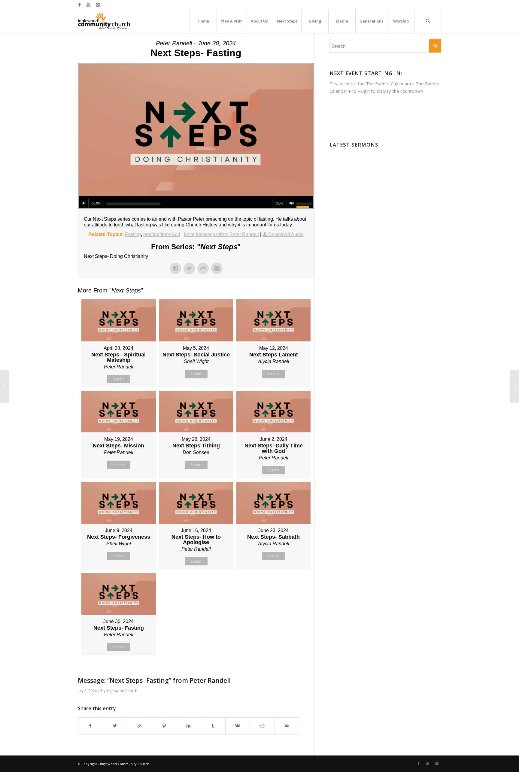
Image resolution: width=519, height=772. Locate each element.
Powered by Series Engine (292, 671)
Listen (118, 379)
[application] (196, 202)
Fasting (133, 234)
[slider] (133, 203)
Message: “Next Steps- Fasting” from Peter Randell (154, 680)
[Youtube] (88, 4)
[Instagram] (97, 4)
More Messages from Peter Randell (221, 234)
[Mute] (291, 203)
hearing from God (161, 234)
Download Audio (286, 234)
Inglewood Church (121, 690)
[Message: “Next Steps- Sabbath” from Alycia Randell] (4, 386)
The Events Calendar (387, 83)
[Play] (83, 203)
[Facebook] (79, 4)
